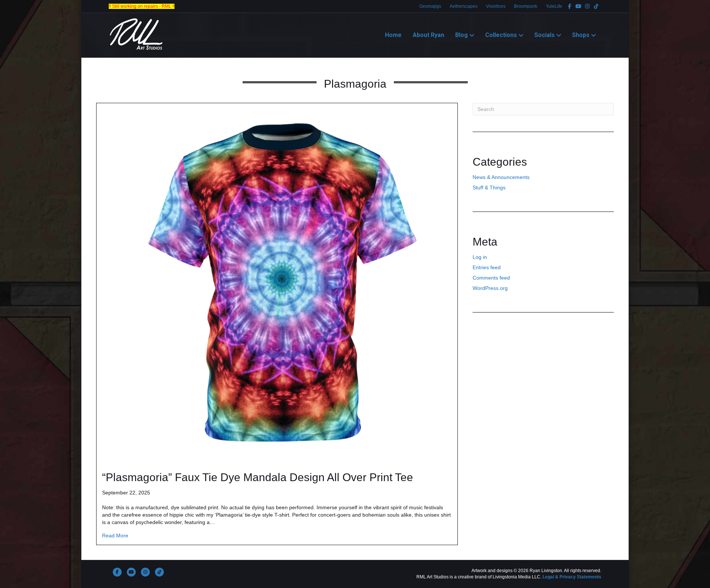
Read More (115, 535)
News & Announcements (501, 177)
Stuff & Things (489, 187)
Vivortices (496, 6)
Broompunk (525, 6)
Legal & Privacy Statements (571, 576)
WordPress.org (490, 288)
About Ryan (428, 34)
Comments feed (491, 278)
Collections (501, 34)
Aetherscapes (463, 6)
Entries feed (487, 267)
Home (393, 34)
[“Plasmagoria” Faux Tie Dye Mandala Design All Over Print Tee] (277, 283)
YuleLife (554, 6)
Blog (461, 34)
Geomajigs (430, 6)
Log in (480, 257)
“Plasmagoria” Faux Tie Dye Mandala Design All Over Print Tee (257, 477)
